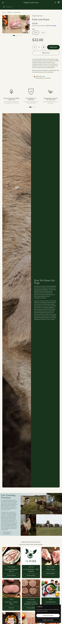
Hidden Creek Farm (31, 2)
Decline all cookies (48, 620)
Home (3, 12)
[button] (58, 2)
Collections (9, 12)
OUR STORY (6, 533)
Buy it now (46, 53)
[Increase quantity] (43, 47)
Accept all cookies (48, 615)
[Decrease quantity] (34, 47)
